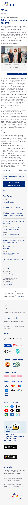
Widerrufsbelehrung (8, 480)
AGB (22, 478)
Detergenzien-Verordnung (10, 486)
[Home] (6, 4)
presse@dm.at (9, 284)
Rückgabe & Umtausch (19, 312)
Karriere (21, 321)
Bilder (5, 191)
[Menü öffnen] (12, 5)
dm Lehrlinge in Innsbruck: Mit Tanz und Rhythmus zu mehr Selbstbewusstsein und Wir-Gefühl (13, 215)
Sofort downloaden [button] (14, 182)
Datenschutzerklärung (15, 478)
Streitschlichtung (18, 480)
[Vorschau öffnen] (14, 54)
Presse (5, 322)
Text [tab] (2, 10)
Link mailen (24, 170)
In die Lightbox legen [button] (15, 185)
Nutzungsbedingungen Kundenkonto (12, 484)
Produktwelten (7, 328)
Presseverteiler (18, 296)
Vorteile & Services (8, 309)
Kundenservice (16, 309)
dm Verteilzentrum (21, 326)
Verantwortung (14, 321)
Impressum (6, 478)
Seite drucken (6, 170)
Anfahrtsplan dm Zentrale (10, 326)
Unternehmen (7, 321)
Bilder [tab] (6, 10)
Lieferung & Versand (8, 312)
